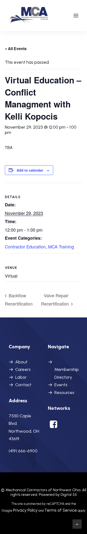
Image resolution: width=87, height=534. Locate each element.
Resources (64, 392)
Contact (23, 384)
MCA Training (61, 246)
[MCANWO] (29, 16)
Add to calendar (30, 170)
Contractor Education (25, 246)
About (21, 362)
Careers (23, 369)
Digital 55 (69, 494)
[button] (76, 15)
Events (60, 384)
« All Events (16, 48)
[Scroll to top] (77, 523)
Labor (21, 377)
